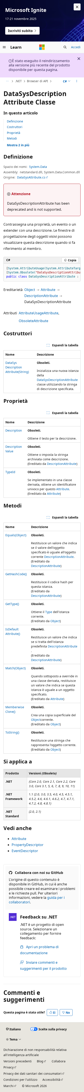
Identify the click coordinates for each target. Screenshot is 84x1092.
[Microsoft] (42, 47)
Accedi (76, 47)
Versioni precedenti (17, 1061)
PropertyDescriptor (28, 844)
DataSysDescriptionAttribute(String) (17, 367)
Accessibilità (51, 1080)
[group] (42, 272)
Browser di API (37, 81)
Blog (40, 1061)
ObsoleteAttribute (33, 320)
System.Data (38, 167)
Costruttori (14, 127)
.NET (18, 81)
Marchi (8, 1086)
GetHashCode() (16, 574)
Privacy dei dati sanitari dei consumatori (32, 1073)
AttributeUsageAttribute (38, 313)
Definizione (15, 121)
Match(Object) (15, 668)
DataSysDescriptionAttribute (57, 380)
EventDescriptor (25, 850)
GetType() (12, 604)
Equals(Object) (15, 535)
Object (29, 289)
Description (13, 430)
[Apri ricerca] (65, 47)
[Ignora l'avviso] (77, 6)
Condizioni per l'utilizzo (20, 1080)
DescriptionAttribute (41, 295)
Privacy (8, 1067)
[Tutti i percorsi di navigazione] (7, 81)
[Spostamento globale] (4, 47)
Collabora (58, 1061)
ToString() (12, 732)
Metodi (12, 138)
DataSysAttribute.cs (31, 177)
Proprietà (13, 133)
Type (48, 612)
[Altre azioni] (77, 81)
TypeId (10, 472)
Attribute (48, 289)
